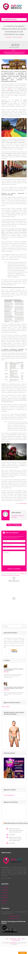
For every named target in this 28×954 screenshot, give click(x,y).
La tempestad (12, 834)
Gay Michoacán (4, 892)
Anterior (10, 524)
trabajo (9, 88)
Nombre (5, 541)
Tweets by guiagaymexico (9, 795)
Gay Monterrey (4, 900)
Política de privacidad (16, 940)
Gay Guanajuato (4, 889)
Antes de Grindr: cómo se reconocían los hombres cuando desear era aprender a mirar (16, 830)
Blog (19, 938)
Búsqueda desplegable (10, 19)
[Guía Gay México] (14, 6)
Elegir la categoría (6, 706)
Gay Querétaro (4, 895)
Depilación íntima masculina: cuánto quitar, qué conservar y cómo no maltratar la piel (15, 839)
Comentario (6, 552)
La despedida (12, 843)
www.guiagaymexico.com (14, 918)
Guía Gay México (13, 942)
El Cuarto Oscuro (5, 887)
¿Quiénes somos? (13, 938)
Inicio (13, 50)
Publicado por (17, 37)
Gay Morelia (4, 902)
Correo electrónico (8, 544)
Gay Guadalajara (5, 897)
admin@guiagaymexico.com (14, 916)
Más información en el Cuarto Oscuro (16, 823)
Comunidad (6, 66)
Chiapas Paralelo (23, 503)
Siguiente (18, 524)
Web (5, 548)
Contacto (23, 938)
